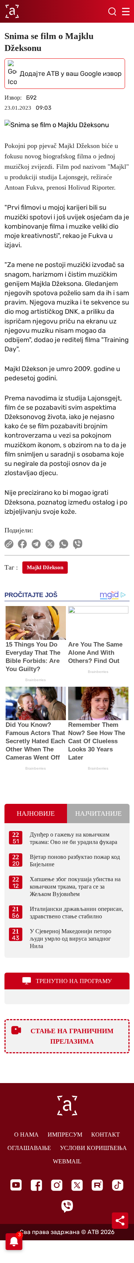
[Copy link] (8, 543)
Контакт (105, 1134)
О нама (26, 1134)
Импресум (65, 1134)
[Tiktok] (118, 1185)
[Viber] (67, 1206)
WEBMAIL (67, 1161)
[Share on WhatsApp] (63, 543)
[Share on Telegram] (36, 543)
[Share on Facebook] (22, 543)
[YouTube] (16, 1184)
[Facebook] (36, 1185)
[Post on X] (50, 543)
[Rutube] (97, 1185)
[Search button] (112, 11)
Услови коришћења (93, 1148)
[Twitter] (77, 1185)
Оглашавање (29, 1148)
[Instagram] (57, 1185)
